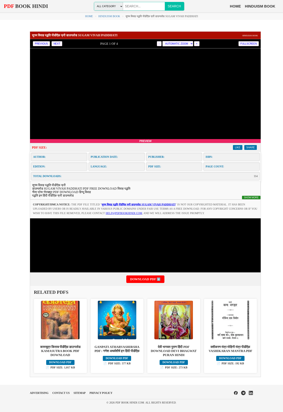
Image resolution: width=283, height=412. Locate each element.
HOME (235, 6)
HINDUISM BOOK (260, 6)
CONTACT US (61, 393)
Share (250, 147)
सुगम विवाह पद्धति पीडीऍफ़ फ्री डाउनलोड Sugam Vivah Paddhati (138, 204)
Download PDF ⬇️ (145, 279)
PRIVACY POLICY (101, 393)
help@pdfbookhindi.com (124, 213)
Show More (251, 197)
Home (89, 16)
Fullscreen (248, 43)
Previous (41, 43)
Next (57, 43)
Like (237, 147)
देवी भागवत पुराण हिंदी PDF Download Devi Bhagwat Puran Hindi (174, 351)
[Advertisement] (145, 245)
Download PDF (60, 362)
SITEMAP (80, 393)
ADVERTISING (39, 393)
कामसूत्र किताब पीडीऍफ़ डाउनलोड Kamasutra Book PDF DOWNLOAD (60, 351)
